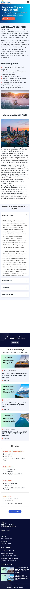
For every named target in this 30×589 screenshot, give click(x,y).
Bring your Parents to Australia (9, 558)
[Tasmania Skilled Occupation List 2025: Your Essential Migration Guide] (15, 391)
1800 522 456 (8, 456)
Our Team (3, 536)
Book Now (15, 342)
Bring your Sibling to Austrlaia (9, 555)
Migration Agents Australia (8, 560)
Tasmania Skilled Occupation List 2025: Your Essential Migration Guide (14, 404)
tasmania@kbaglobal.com (11, 498)
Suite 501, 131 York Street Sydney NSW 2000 (14, 459)
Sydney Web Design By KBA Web (15, 587)
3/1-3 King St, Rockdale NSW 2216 (13, 474)
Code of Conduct (6, 543)
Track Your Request (6, 538)
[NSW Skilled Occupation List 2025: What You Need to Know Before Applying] (15, 420)
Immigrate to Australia (7, 553)
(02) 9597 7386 (9, 471)
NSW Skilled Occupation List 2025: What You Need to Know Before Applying (14, 434)
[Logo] (8, 526)
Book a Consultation (8, 19)
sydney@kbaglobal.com (11, 454)
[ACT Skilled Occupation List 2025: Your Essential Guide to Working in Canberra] (15, 362)
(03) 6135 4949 (9, 501)
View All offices (15, 511)
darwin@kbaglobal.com (11, 483)
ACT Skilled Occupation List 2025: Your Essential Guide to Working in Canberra (14, 375)
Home (2, 533)
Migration (6, 380)
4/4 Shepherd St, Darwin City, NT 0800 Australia (14, 488)
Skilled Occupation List (7, 550)
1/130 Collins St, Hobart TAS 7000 (13, 503)
